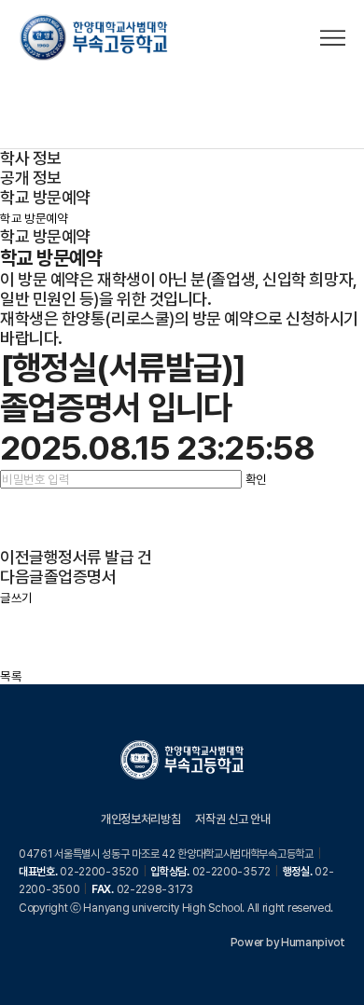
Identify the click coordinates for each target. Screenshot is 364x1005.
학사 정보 (31, 158)
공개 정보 (31, 177)
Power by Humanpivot (288, 942)
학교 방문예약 (45, 197)
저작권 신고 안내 (232, 819)
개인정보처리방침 (140, 819)
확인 (256, 479)
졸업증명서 (80, 576)
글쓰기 (16, 597)
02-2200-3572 (231, 871)
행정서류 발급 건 (98, 557)
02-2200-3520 (99, 871)
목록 (10, 675)
